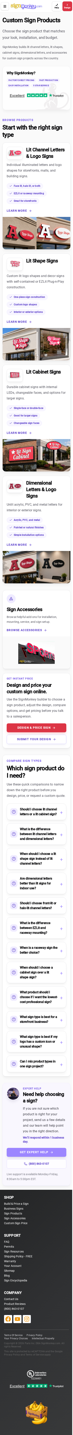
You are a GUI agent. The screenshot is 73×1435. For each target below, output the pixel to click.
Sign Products (13, 1255)
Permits (9, 1288)
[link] (36, 88)
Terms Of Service (13, 1377)
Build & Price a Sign (16, 1245)
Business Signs (13, 1250)
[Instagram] (27, 1361)
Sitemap (9, 1312)
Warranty (10, 1303)
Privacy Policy (34, 1377)
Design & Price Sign (34, 727)
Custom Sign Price (16, 1265)
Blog (7, 1317)
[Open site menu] (5, 6)
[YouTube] (17, 1361)
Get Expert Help (32, 1194)
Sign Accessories (15, 1260)
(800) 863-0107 (37, 1205)
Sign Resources (14, 1293)
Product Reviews (15, 1346)
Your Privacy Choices (16, 1380)
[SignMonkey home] (31, 6)
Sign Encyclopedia (15, 1322)
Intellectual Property (43, 1380)
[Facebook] (8, 1361)
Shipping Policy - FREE (18, 1298)
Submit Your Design (34, 739)
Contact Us (11, 1341)
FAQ (6, 1283)
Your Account (12, 1308)
